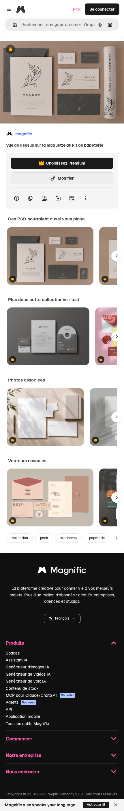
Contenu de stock (22, 688)
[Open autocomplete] (13, 25)
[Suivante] (116, 256)
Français (62, 618)
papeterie (97, 538)
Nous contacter (23, 771)
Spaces (13, 653)
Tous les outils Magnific (27, 723)
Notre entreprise (23, 755)
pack (44, 538)
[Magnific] (62, 571)
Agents (20, 702)
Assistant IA (16, 660)
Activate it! (96, 804)
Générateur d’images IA (27, 667)
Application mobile (23, 716)
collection (20, 538)
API (9, 709)
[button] (62, 618)
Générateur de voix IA (26, 681)
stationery (68, 538)
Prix (77, 9)
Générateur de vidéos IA (28, 674)
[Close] (115, 804)
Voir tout (71, 299)
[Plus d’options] (85, 198)
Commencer (19, 739)
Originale (38, 49)
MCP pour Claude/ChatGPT (40, 695)
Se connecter (102, 9)
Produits (15, 643)
